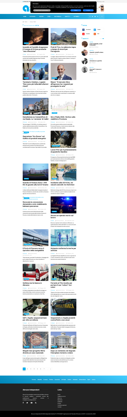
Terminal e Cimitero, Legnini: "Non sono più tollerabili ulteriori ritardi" (35, 84)
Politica (26, 43)
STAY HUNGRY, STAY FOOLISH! (96, 44)
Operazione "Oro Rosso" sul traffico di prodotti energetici (34, 137)
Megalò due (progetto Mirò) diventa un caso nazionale (34, 352)
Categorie (32, 16)
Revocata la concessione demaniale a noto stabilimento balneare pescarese (35, 204)
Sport (88, 379)
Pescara (53, 89)
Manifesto (60, 399)
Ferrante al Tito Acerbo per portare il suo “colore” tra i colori (61, 285)
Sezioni (41, 16)
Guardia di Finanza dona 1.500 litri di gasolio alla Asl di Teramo (35, 184)
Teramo (53, 54)
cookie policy (80, 7)
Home (24, 16)
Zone (48, 16)
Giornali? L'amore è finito (95, 69)
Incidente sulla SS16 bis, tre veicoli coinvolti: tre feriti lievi (62, 184)
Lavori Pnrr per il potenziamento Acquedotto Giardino (63, 151)
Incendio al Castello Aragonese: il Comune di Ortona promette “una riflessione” (35, 49)
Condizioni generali (62, 405)
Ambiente (75, 379)
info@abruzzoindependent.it (29, 399)
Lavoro (93, 379)
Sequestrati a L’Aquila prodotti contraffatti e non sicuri (63, 319)
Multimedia (57, 16)
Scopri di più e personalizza (41, 10)
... (47, 369)
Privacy (59, 403)
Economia (57, 379)
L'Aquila (25, 323)
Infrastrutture (55, 145)
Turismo (54, 43)
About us (60, 398)
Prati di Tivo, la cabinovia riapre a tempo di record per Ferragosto (63, 49)
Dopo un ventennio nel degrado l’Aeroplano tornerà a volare (63, 352)
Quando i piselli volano (96, 52)
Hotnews (76, 16)
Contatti (59, 407)
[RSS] (98, 16)
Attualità (27, 346)
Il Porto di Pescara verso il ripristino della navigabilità (33, 249)
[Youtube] (95, 16)
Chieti (25, 54)
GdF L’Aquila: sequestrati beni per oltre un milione (35, 319)
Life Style (91, 50)
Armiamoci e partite (96, 61)
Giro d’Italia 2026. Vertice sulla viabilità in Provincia (63, 118)
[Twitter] (92, 16)
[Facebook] (90, 16)
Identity (67, 16)
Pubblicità (60, 401)
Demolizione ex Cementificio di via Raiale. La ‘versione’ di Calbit (35, 118)
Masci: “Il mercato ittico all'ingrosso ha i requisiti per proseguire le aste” (62, 84)
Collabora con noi (62, 396)
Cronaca (26, 132)
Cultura (69, 379)
